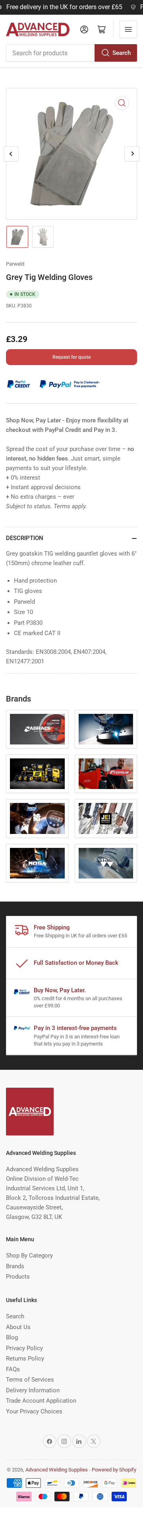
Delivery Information (33, 1390)
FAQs (13, 1369)
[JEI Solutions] (106, 818)
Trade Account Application (41, 1400)
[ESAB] (37, 773)
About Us (18, 1327)
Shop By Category (29, 1255)
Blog (12, 1337)
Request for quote (71, 357)
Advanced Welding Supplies (56, 1470)
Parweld (15, 264)
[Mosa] (37, 863)
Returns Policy (25, 1358)
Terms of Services (30, 1379)
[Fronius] (106, 773)
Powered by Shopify (114, 1470)
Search (121, 52)
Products (18, 1276)
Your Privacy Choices (34, 1411)
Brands (15, 1266)
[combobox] (71, 53)
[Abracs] (37, 729)
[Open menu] (128, 29)
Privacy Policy (24, 1348)
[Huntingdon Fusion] (37, 818)
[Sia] (106, 863)
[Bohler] (106, 729)
